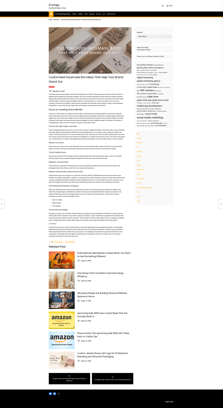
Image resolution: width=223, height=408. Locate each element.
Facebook (156, 56)
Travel (74, 14)
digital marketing (145, 77)
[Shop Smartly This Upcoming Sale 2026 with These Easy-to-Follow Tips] (62, 340)
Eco (104, 14)
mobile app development (149, 106)
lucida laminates (147, 103)
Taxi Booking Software (144, 49)
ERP (138, 90)
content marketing (153, 74)
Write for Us (111, 14)
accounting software (145, 65)
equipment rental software (164, 87)
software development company (143, 123)
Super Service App (142, 47)
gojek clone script (160, 100)
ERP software (147, 90)
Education (140, 151)
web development (160, 125)
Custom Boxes (60, 113)
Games (139, 165)
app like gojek (142, 68)
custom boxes (58, 242)
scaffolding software (161, 111)
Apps (138, 133)
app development (159, 65)
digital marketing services (142, 84)
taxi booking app (156, 123)
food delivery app (141, 97)
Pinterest (150, 56)
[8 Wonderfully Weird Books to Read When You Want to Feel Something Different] (62, 260)
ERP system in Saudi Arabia (147, 93)
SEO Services (140, 114)
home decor (140, 178)
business (156, 72)
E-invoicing (154, 84)
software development (153, 120)
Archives (139, 32)
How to (98, 14)
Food (138, 160)
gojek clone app (144, 100)
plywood (158, 109)
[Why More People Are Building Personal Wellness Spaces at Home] (62, 300)
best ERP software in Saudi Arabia (145, 72)
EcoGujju (54, 5)
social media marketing (150, 117)
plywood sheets (142, 111)
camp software (163, 72)
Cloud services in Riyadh (142, 74)
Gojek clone (152, 96)
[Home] (51, 14)
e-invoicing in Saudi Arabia (147, 87)
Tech (86, 14)
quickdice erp (151, 111)
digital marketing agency (148, 81)
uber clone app (140, 125)
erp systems (160, 93)
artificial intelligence (156, 68)
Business (52, 86)
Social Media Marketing (62, 14)
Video (138, 201)
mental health (155, 103)
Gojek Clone (140, 169)
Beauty (91, 14)
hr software (139, 103)
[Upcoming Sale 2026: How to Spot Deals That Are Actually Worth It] (62, 320)
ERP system (158, 90)
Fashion (139, 156)
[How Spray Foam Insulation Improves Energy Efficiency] (62, 280)
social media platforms (142, 120)
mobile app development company (146, 109)
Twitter (162, 56)
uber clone (165, 123)
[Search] (163, 5)
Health (80, 14)
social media (151, 114)
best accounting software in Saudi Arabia (147, 70)
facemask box (70, 242)
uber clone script (149, 125)
